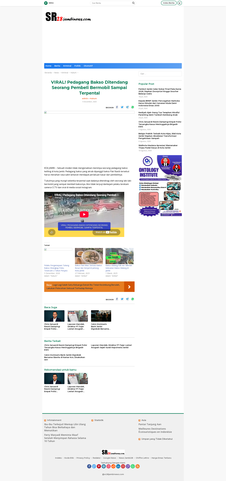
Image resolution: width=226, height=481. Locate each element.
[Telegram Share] (127, 107)
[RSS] (137, 466)
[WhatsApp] (133, 466)
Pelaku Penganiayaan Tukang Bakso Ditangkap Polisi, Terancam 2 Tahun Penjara (56, 268)
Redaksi (96, 458)
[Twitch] (128, 466)
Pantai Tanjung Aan (150, 424)
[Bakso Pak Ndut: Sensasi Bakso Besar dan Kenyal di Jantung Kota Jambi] (89, 256)
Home (48, 66)
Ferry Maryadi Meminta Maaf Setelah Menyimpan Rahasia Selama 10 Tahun (65, 438)
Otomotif (88, 66)
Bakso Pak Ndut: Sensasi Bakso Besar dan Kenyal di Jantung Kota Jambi (88, 268)
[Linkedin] (118, 466)
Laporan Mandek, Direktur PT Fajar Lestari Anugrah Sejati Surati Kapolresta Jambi (76, 326)
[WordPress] (104, 466)
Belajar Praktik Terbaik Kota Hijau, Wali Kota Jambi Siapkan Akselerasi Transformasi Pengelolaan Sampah (160, 136)
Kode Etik (69, 458)
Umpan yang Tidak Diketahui (157, 439)
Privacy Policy (83, 458)
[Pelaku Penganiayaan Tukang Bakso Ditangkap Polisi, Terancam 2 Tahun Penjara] (58, 256)
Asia (144, 420)
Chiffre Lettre (142, 458)
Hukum (93, 98)
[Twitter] (94, 466)
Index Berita (168, 3)
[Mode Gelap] (179, 3)
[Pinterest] (99, 466)
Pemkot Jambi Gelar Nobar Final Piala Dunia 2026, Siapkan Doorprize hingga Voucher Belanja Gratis (160, 91)
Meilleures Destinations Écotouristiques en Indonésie (155, 430)
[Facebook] (89, 466)
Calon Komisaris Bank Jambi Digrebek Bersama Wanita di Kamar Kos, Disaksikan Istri (100, 326)
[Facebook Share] (117, 107)
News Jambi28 (126, 458)
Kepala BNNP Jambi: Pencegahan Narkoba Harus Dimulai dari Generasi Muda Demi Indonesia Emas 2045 (159, 103)
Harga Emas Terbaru (161, 458)
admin (85, 98)
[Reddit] (113, 466)
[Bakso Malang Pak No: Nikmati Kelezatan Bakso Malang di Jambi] (120, 256)
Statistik (98, 420)
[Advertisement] (113, 43)
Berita (57, 66)
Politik (77, 66)
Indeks (58, 458)
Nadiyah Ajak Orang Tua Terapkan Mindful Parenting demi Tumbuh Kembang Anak (159, 113)
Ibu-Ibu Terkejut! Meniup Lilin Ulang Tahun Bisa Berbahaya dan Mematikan (65, 427)
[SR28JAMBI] (68, 16)
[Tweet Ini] (122, 107)
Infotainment (54, 420)
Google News (109, 458)
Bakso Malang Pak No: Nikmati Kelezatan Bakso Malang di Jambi (119, 268)
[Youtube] (123, 466)
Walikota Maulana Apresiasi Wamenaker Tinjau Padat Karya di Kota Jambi (158, 146)
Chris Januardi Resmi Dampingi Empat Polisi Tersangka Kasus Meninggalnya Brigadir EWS (52, 326)
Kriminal (67, 66)
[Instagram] (108, 466)
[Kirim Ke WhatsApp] (133, 107)
